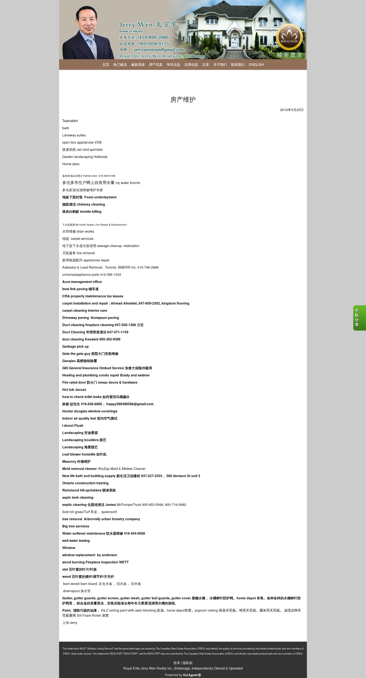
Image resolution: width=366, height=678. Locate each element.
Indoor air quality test (79, 418)
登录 (176, 662)
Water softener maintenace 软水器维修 (92, 533)
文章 (205, 64)
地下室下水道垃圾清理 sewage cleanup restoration (100, 245)
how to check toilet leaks (82, 396)
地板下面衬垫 (72, 197)
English (256, 64)
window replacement (79, 554)
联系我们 (238, 64)
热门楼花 (120, 64)
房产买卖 (155, 64)
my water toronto (101, 182)
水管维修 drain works (78, 231)
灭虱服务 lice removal (78, 252)
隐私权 (188, 662)
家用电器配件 (72, 260)
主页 (105, 64)
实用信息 (191, 64)
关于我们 (220, 64)
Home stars (70, 163)
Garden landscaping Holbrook (84, 156)
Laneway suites (74, 135)
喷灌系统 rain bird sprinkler (82, 149)
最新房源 (138, 64)
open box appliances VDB (82, 142)
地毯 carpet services (77, 238)
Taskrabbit (70, 120)
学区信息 (173, 64)
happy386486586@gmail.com (130, 403)
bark (65, 127)
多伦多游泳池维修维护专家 (82, 189)
